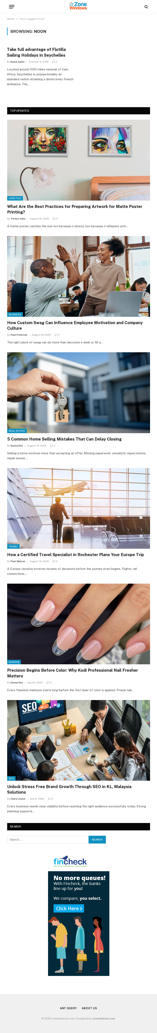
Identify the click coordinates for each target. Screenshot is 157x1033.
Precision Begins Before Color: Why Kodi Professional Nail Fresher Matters (72, 673)
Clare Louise (18, 798)
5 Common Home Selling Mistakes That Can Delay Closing (64, 439)
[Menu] (11, 6)
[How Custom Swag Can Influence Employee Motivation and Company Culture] (78, 276)
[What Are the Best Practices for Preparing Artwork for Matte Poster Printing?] (78, 160)
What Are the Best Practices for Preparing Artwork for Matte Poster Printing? (74, 209)
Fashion (14, 662)
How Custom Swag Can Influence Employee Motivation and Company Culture (75, 325)
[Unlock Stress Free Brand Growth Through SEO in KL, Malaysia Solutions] (78, 740)
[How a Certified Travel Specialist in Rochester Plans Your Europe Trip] (78, 508)
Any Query (68, 1008)
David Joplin (17, 61)
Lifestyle (15, 198)
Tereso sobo (18, 218)
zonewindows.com (103, 1018)
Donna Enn (17, 445)
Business (15, 314)
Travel (13, 546)
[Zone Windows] (78, 6)
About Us (89, 1008)
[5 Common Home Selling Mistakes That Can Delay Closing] (78, 392)
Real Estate (17, 431)
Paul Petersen (19, 334)
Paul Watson (18, 561)
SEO (11, 778)
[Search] (146, 6)
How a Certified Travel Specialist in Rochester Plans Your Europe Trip (75, 554)
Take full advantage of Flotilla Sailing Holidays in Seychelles (36, 52)
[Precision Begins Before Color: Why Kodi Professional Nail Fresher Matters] (78, 624)
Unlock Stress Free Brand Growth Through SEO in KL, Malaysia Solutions (69, 789)
